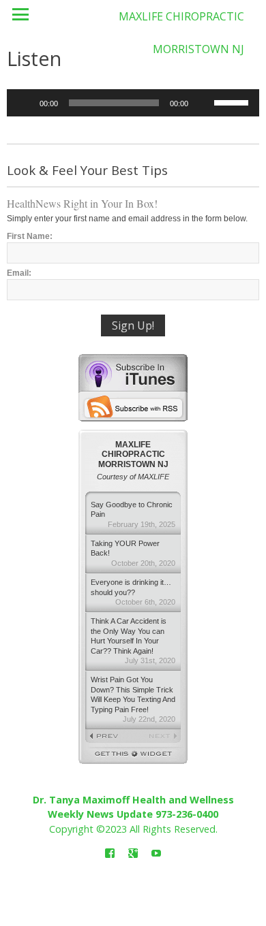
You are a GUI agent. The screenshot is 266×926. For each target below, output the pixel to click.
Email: (19, 273)
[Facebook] (109, 853)
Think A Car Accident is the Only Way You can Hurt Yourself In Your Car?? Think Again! (133, 641)
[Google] (133, 853)
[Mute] (203, 103)
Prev (109, 737)
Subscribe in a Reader (133, 406)
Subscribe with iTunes (133, 372)
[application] (133, 102)
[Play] (24, 103)
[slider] (233, 101)
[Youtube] (156, 853)
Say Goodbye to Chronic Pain (133, 514)
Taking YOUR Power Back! (133, 553)
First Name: (30, 236)
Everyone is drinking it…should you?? (133, 592)
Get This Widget (133, 755)
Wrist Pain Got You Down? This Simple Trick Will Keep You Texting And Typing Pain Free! (133, 699)
